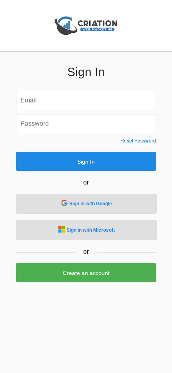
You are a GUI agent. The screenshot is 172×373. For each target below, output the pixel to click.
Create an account (86, 273)
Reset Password (138, 140)
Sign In (86, 161)
